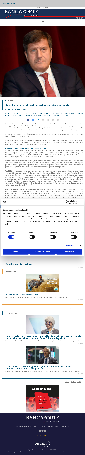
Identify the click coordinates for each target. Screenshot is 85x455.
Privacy (50, 427)
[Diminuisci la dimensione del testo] (59, 121)
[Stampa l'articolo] (49, 121)
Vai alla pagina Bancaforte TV (73, 382)
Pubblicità (43, 427)
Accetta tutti (69, 252)
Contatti (56, 427)
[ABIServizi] (42, 444)
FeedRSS (36, 427)
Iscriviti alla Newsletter (9, 3)
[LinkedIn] (82, 18)
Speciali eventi (11, 272)
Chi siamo (19, 427)
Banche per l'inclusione (18, 264)
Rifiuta (15, 252)
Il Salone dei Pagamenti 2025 (21, 295)
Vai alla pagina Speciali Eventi (73, 308)
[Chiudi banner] (81, 202)
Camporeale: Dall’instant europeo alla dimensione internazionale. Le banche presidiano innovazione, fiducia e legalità (43, 337)
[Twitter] (79, 18)
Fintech (10, 101)
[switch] (32, 237)
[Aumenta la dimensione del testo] (54, 121)
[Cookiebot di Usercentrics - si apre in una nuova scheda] (67, 202)
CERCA (76, 3)
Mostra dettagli (72, 245)
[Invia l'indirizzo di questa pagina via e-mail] (44, 121)
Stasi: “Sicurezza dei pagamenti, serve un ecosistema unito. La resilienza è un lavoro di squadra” (40, 368)
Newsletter (27, 427)
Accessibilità (65, 427)
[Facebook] (77, 18)
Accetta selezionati (42, 252)
